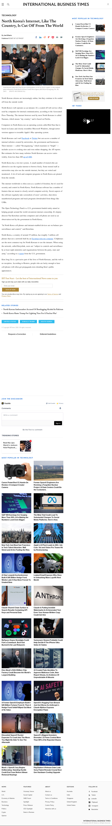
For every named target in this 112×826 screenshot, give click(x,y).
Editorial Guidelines (48, 334)
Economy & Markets (8, 798)
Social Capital (27, 795)
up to (25, 156)
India (68, 795)
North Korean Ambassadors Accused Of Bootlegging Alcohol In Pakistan (33, 310)
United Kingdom (72, 802)
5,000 (29, 156)
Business (5, 802)
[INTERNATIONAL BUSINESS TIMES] (56, 4)
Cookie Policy (49, 805)
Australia (69, 791)
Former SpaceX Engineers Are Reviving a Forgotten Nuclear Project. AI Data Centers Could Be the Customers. (84, 41)
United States (71, 805)
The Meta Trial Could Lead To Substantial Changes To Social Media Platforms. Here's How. (46, 517)
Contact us (48, 795)
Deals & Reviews (28, 812)
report (21, 253)
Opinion (4, 815)
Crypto (4, 812)
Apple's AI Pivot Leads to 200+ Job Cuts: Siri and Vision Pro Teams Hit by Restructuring (48, 547)
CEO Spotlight (27, 809)
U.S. (3, 795)
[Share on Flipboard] (49, 37)
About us (48, 791)
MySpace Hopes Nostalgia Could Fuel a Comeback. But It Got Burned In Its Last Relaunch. (15, 642)
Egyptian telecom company (42, 238)
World (3, 791)
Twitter (35, 138)
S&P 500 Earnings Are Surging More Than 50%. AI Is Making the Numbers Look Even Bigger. (15, 517)
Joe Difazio (8, 35)
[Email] (57, 37)
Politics (4, 809)
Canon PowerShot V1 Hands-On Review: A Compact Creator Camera (15, 485)
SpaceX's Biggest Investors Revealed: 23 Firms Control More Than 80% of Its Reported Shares (47, 737)
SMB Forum (27, 798)
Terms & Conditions (51, 798)
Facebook (25, 138)
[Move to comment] (61, 37)
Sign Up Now (93, 98)
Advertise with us (50, 809)
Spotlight (26, 802)
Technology (5, 805)
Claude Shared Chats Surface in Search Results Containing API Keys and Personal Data (15, 610)
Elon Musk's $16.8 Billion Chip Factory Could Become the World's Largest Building (16, 672)
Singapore (70, 798)
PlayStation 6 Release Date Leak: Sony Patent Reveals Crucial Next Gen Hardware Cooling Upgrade (48, 770)
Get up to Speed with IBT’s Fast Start (92, 93)
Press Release (28, 805)
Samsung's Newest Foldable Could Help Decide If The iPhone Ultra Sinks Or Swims (48, 642)
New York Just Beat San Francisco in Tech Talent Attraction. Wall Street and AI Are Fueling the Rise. (16, 547)
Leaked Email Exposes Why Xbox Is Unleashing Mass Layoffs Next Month (48, 577)
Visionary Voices (28, 791)
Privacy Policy (6, 296)
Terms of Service (52, 294)
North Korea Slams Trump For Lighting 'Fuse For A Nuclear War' (30, 313)
